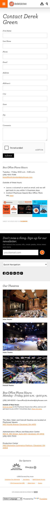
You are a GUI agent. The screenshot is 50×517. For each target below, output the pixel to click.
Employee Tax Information (12, 479)
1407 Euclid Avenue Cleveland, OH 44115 (19, 424)
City (4, 94)
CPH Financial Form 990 (17, 483)
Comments (7, 125)
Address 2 (6, 83)
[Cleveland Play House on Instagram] (11, 274)
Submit (8, 155)
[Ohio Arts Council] (30, 468)
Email (5, 62)
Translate (43, 499)
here (11, 195)
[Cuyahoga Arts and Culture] (16, 468)
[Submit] (42, 254)
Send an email (7, 407)
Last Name (7, 41)
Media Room (31, 483)
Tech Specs (26, 479)
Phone (5, 52)
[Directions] (42, 4)
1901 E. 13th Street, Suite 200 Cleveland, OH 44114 (23, 434)
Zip (4, 115)
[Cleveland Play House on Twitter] (7, 274)
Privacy (40, 483)
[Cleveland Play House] (18, 4)
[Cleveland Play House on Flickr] (14, 274)
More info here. (37, 409)
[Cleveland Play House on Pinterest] (21, 274)
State (5, 104)
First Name (7, 31)
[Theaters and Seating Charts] (25, 317)
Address (6, 73)
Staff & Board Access (39, 479)
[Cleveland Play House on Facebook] (4, 274)
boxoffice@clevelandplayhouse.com (17, 177)
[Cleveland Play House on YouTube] (18, 274)
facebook (23, 221)
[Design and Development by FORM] (25, 493)
